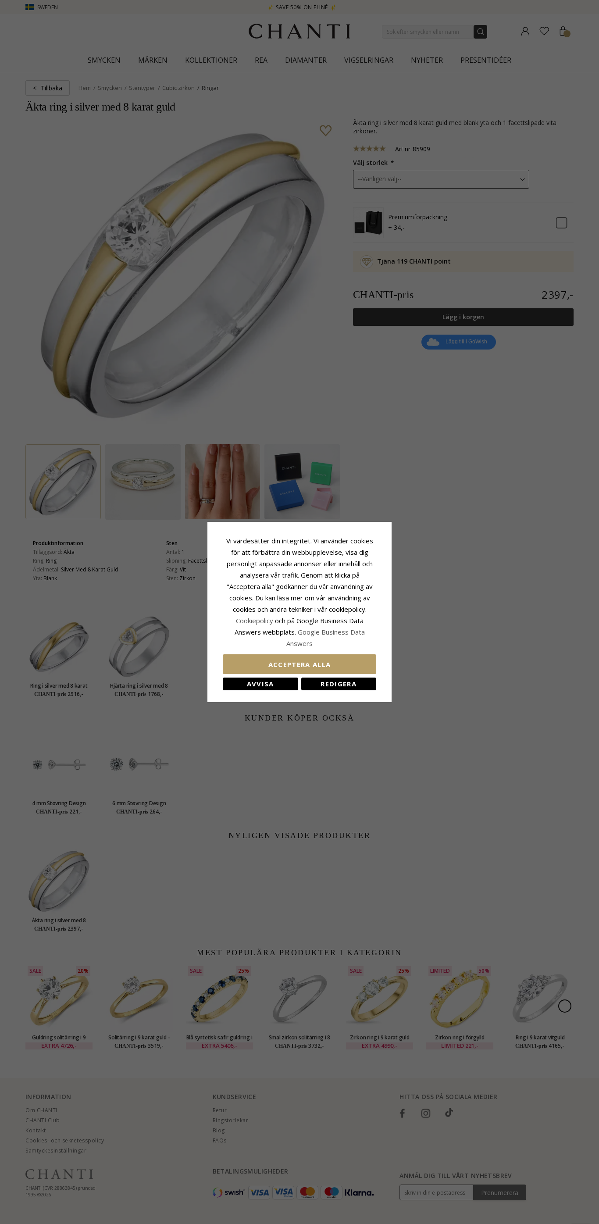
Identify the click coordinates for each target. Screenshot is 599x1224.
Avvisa (260, 683)
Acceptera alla (299, 664)
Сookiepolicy (255, 620)
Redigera (339, 683)
